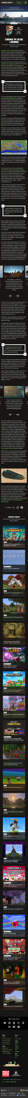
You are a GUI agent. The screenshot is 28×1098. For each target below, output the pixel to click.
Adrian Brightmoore (10, 98)
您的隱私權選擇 (22, 1095)
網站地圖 (17, 1048)
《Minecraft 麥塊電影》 (6, 1053)
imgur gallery (4, 448)
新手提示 (17, 1043)
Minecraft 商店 (18, 1038)
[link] (4, 1022)
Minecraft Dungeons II (6, 1038)
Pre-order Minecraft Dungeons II (13, 9)
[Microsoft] (24, 1090)
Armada (3, 498)
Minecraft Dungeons (6, 1040)
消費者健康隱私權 (12, 1093)
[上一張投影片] (10, 296)
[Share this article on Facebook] (22, 507)
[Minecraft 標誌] (7, 3)
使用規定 (18, 1093)
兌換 (16, 1057)
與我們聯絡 (17, 1051)
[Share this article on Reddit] (17, 507)
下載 (16, 1049)
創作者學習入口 (5, 1048)
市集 (16, 1037)
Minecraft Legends (6, 1042)
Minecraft (4, 1037)
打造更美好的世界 (5, 1051)
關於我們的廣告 (4, 1095)
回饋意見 (17, 1046)
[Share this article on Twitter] (13, 507)
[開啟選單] (25, 2)
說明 (16, 1044)
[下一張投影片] (17, 296)
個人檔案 (17, 1055)
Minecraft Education (6, 1044)
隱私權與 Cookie (4, 1093)
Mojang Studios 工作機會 (7, 1049)
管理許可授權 (13, 1081)
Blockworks (4, 50)
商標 (23, 1093)
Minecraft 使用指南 (6, 1081)
